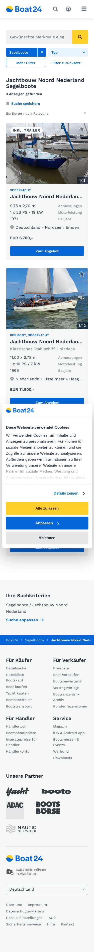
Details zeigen (66, 493)
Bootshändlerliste (21, 733)
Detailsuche (16, 668)
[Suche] (56, 9)
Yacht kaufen (17, 693)
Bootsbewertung (67, 681)
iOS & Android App (69, 733)
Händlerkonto (17, 751)
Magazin (60, 726)
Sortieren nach (19, 113)
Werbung (60, 751)
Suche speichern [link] (25, 103)
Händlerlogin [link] (17, 726)
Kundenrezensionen (70, 706)
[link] (42, 52)
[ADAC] (15, 810)
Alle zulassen (47, 508)
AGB (52, 918)
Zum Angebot (47, 251)
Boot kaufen (16, 687)
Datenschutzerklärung (25, 911)
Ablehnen (47, 538)
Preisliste (61, 668)
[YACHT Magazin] (18, 791)
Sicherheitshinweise (23, 924)
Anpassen (44, 523)
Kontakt (67, 924)
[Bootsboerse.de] (48, 807)
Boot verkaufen (66, 675)
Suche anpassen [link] (22, 620)
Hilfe (51, 924)
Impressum (37, 905)
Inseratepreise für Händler (21, 742)
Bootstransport (19, 706)
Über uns (14, 905)
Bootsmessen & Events (66, 742)
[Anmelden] (69, 9)
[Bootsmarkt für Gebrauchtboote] (24, 9)
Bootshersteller (19, 700)
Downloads (62, 758)
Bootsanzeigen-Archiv (66, 697)
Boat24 (12, 640)
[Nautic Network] (21, 829)
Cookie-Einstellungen (24, 918)
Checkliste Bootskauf (15, 677)
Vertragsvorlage (66, 688)
